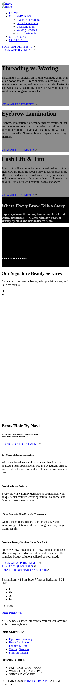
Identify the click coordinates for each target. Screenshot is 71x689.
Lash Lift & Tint (26, 26)
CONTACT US (18, 40)
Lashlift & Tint (18, 645)
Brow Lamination (27, 23)
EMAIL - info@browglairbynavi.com (24, 569)
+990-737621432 (12, 613)
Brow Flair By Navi (36, 680)
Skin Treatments (26, 33)
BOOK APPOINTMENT (18, 46)
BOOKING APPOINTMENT (20, 444)
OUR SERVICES (20, 16)
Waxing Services (27, 30)
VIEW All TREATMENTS (18, 104)
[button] (35, 291)
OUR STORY (18, 36)
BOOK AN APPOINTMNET (20, 563)
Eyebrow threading (28, 19)
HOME (13, 13)
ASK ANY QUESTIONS (18, 566)
